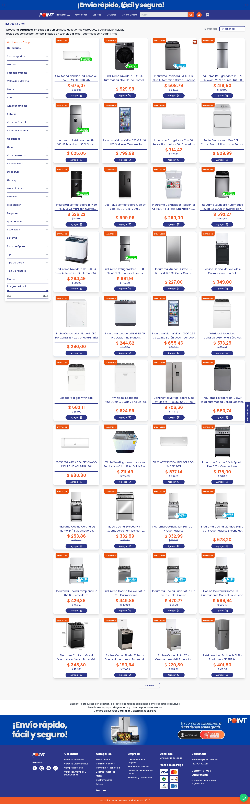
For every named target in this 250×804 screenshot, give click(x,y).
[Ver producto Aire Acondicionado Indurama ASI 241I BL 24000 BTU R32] (76, 55)
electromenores (104, 780)
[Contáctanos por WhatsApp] (244, 798)
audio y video (103, 759)
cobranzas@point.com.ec (205, 759)
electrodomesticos (105, 771)
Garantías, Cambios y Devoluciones (75, 773)
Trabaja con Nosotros (138, 766)
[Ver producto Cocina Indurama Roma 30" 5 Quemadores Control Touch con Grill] (222, 570)
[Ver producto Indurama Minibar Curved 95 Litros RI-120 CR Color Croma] (174, 248)
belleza (99, 784)
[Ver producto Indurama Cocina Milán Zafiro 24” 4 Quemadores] (174, 506)
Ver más (149, 685)
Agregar (74, 95)
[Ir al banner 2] (127, 7)
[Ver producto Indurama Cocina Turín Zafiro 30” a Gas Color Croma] (174, 570)
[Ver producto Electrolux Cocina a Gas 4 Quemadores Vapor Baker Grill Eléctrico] (76, 635)
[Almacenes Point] (46, 14)
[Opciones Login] (199, 15)
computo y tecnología (108, 767)
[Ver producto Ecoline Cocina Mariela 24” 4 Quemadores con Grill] (222, 248)
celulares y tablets (105, 763)
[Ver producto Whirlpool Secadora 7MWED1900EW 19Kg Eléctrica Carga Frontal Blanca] (222, 313)
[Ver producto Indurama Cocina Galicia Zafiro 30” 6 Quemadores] (125, 570)
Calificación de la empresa (136, 761)
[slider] (8, 291)
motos (99, 775)
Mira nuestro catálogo (171, 757)
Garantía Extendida (74, 759)
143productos (210, 28)
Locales (101, 790)
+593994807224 (200, 763)
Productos (61, 14)
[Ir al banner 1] (124, 7)
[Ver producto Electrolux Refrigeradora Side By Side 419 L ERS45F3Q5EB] (125, 184)
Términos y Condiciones (140, 777)
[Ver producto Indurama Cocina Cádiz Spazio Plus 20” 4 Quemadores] (222, 442)
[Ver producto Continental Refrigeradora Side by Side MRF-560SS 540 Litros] (174, 377)
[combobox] (232, 28)
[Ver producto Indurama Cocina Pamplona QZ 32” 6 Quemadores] (76, 570)
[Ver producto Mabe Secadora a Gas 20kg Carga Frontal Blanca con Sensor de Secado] (222, 120)
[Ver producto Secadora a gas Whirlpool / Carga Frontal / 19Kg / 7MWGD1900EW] (76, 377)
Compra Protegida (73, 767)
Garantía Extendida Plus (76, 763)
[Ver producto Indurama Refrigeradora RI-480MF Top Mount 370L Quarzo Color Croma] (76, 120)
